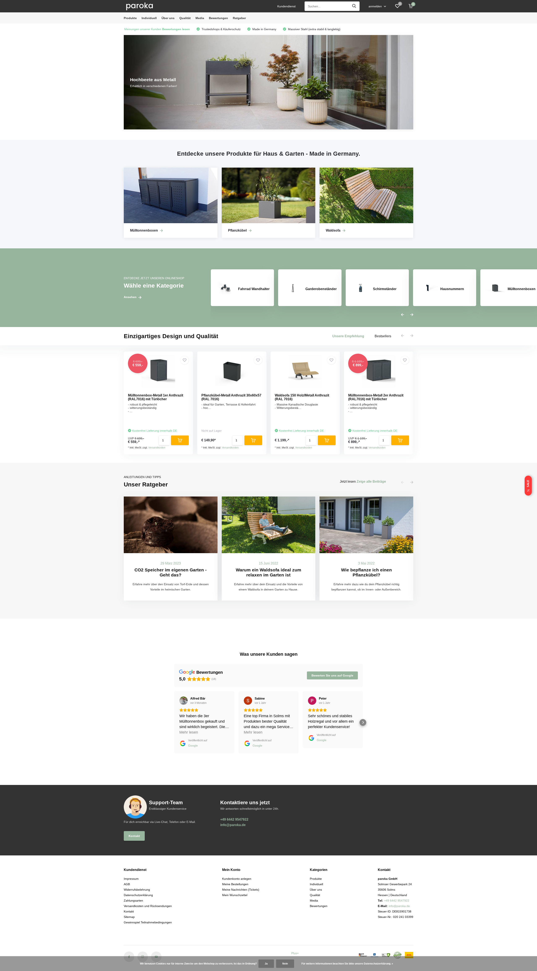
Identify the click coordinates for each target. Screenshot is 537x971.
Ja (266, 963)
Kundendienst (286, 6)
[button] (174, 722)
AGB (127, 884)
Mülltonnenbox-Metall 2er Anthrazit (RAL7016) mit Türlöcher (375, 397)
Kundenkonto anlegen (236, 878)
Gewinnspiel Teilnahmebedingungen (148, 922)
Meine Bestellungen (235, 884)
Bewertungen (218, 18)
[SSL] (386, 955)
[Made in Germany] (363, 955)
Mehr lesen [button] (188, 732)
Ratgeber (239, 18)
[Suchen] (354, 6)
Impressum (131, 878)
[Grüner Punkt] (397, 955)
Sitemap (129, 917)
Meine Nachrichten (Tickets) (240, 889)
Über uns (168, 18)
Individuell (149, 18)
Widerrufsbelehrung (137, 889)
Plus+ (295, 953)
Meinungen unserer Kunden (157, 29)
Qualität (185, 18)
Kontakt (134, 836)
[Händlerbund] (374, 955)
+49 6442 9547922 (234, 819)
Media (200, 18)
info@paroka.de (233, 825)
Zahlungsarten (133, 900)
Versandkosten (156, 447)
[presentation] (402, 315)
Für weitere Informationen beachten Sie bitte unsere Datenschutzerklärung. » (347, 963)
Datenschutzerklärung (138, 895)
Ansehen (130, 297)
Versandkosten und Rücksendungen (148, 906)
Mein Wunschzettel (234, 895)
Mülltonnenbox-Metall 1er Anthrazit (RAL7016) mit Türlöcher (155, 397)
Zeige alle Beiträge (371, 481)
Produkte (130, 18)
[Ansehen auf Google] (183, 700)
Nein (285, 963)
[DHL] (409, 955)
